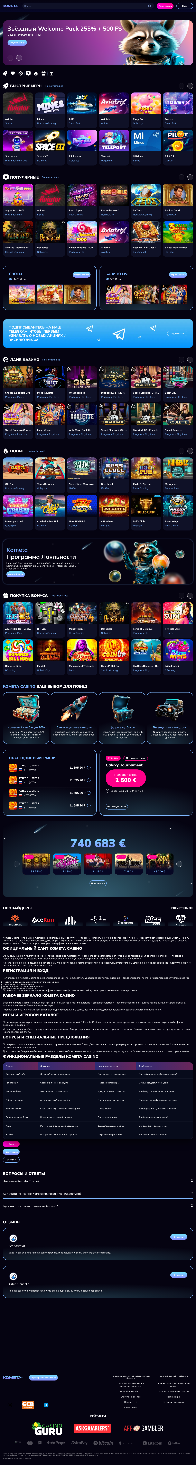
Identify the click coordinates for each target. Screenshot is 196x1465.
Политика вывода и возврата (173, 1376)
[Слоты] (13, 73)
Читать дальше (116, 806)
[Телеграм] (46, 1405)
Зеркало (11, 1159)
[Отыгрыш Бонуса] (51, 73)
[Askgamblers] (92, 1428)
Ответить (178, 1237)
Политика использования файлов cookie (173, 1384)
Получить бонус (17, 42)
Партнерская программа (43, 1377)
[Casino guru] (47, 1428)
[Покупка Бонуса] (43, 73)
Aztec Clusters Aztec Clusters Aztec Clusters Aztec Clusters (39, 765)
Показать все (98, 883)
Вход (184, 6)
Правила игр (130, 1402)
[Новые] (36, 73)
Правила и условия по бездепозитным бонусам (131, 1377)
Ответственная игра (131, 1397)
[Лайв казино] (20, 73)
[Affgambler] (143, 1428)
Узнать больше (15, 574)
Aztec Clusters (29, 778)
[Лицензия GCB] (28, 1405)
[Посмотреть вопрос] (192, 1180)
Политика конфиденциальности (173, 1391)
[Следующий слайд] (19, 58)
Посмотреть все (54, 85)
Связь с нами (130, 1407)
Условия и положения (173, 1402)
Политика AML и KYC (130, 1391)
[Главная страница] (11, 6)
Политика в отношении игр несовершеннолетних (131, 1384)
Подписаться (177, 333)
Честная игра (173, 1397)
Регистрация (165, 6)
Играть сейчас (81, 274)
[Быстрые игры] (5, 73)
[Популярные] (28, 73)
